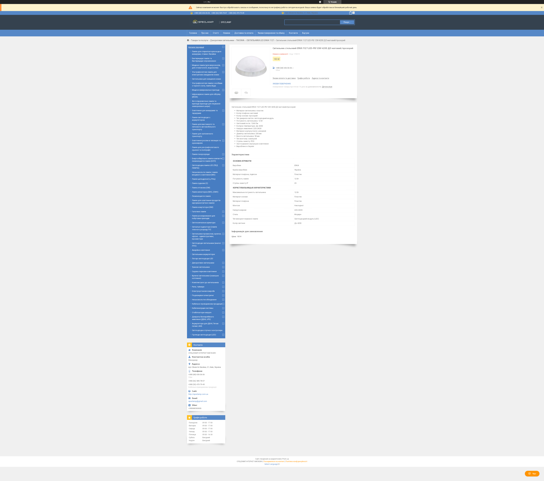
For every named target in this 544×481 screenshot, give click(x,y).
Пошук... (347, 22)
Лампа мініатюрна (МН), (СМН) (205, 192)
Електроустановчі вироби (203, 291)
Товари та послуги (199, 40)
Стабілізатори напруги (201, 312)
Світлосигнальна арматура (203, 223)
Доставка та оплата (243, 33)
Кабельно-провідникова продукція (207, 304)
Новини (226, 33)
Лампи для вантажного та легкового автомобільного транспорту (204, 126)
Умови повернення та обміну (271, 33)
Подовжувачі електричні (203, 295)
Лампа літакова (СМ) (201, 188)
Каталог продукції (196, 47)
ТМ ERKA (240, 40)
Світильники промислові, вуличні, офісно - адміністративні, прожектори (206, 236)
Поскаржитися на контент (274, 461)
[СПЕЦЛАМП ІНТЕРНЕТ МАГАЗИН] (203, 22)
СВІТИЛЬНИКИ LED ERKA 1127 (260, 40)
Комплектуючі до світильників (205, 282)
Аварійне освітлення (201, 250)
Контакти (293, 33)
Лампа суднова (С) (200, 183)
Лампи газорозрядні (201, 154)
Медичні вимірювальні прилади (205, 90)
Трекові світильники (201, 267)
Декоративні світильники (222, 40)
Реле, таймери (198, 287)
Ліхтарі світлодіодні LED (202, 258)
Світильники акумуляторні (203, 254)
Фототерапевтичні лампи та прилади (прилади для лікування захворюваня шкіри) (206, 103)
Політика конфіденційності (296, 461)
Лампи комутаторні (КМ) (202, 207)
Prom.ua (285, 459)
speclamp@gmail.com (197, 401)
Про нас (205, 33)
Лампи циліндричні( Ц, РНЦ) (203, 179)
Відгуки (305, 33)
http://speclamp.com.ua (198, 394)
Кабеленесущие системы (202, 308)
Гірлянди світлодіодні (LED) (204, 335)
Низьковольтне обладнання (204, 300)
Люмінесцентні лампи (201, 196)
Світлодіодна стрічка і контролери (207, 330)
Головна (193, 33)
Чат (534, 474)
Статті (216, 33)
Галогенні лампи (199, 211)
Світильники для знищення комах (206, 79)
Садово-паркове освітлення (204, 271)
